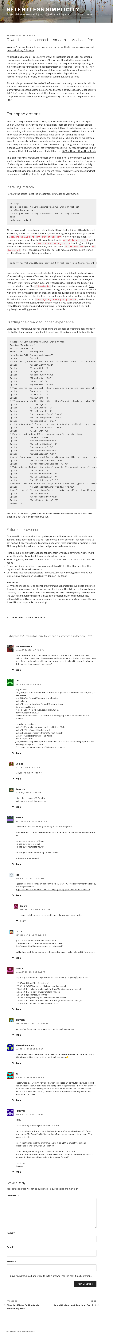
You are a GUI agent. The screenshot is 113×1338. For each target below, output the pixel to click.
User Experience (36, 617)
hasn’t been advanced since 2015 (70, 167)
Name (11, 1233)
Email (10, 1247)
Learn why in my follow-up (20, 50)
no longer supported (48, 128)
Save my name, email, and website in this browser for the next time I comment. (51, 1276)
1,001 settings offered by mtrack (79, 151)
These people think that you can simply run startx (62, 279)
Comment (13, 1195)
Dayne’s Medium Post (84, 171)
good (25, 121)
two (20, 121)
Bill (34, 36)
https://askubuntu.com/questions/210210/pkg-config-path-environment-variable (53, 889)
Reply (18, 670)
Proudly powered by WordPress (20, 1331)
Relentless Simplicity (43, 10)
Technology (17, 617)
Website (11, 1261)
